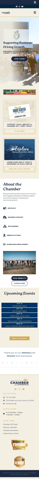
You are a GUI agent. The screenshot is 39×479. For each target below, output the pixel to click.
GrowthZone (25, 474)
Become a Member (10, 427)
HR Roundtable (20, 306)
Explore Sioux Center (11, 433)
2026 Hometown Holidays (20, 321)
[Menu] (35, 2)
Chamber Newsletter (11, 430)
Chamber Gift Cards (10, 424)
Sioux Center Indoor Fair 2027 (20, 326)
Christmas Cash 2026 (19, 316)
